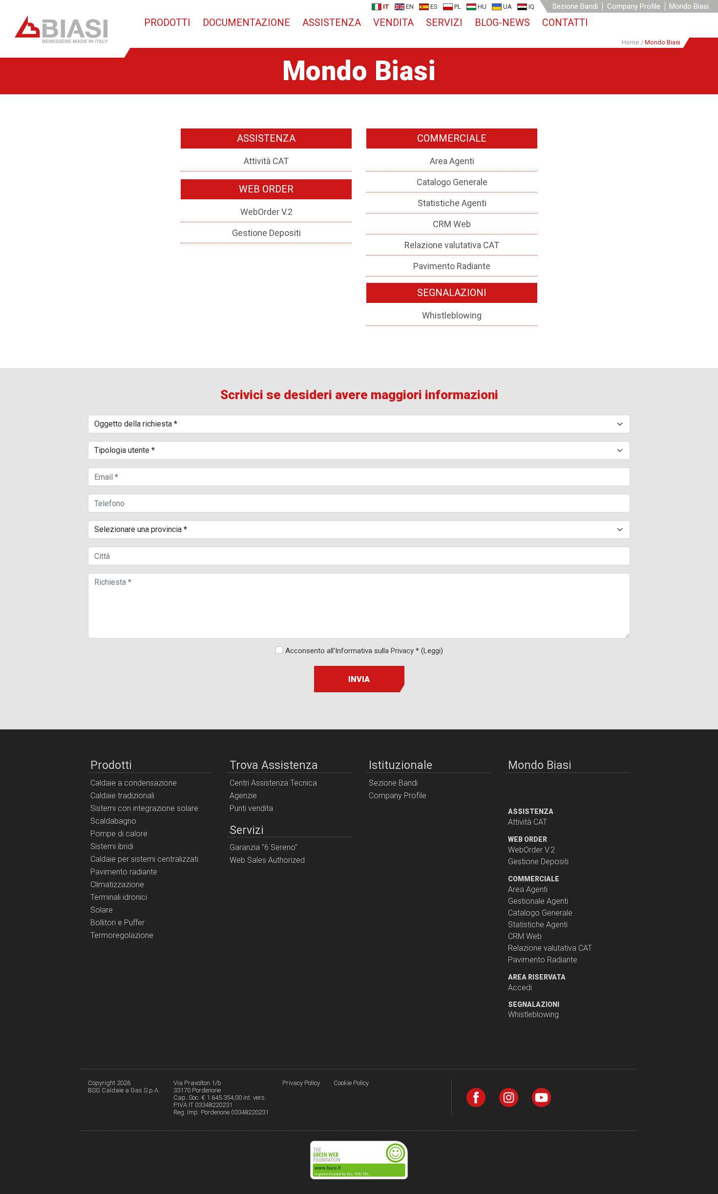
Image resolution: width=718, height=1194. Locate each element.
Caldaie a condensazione (133, 783)
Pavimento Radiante (451, 266)
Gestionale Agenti (538, 901)
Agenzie (243, 795)
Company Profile (633, 6)
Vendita (393, 22)
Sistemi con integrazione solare (144, 808)
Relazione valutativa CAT (451, 245)
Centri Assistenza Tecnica (273, 783)
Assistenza (331, 22)
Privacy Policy (301, 1083)
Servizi (444, 22)
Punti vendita (251, 808)
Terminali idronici (118, 897)
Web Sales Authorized (267, 860)
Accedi (520, 987)
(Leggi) (432, 650)
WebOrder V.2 (266, 212)
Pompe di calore (119, 833)
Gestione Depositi (266, 233)
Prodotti (167, 22)
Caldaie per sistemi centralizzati (144, 859)
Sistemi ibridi (111, 846)
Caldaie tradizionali (122, 795)
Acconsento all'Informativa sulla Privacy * (364, 650)
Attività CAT (266, 161)
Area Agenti (452, 161)
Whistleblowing (452, 315)
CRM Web (452, 224)
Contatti (565, 22)
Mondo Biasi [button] (689, 6)
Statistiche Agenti (452, 203)
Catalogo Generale (452, 182)
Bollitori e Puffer (117, 922)
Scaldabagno (113, 821)
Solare (101, 910)
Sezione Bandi (575, 6)
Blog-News (502, 22)
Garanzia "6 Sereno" (263, 847)
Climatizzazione (117, 884)
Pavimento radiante (123, 871)
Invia (359, 679)
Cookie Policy (351, 1083)
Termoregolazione (121, 935)
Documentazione (246, 22)
